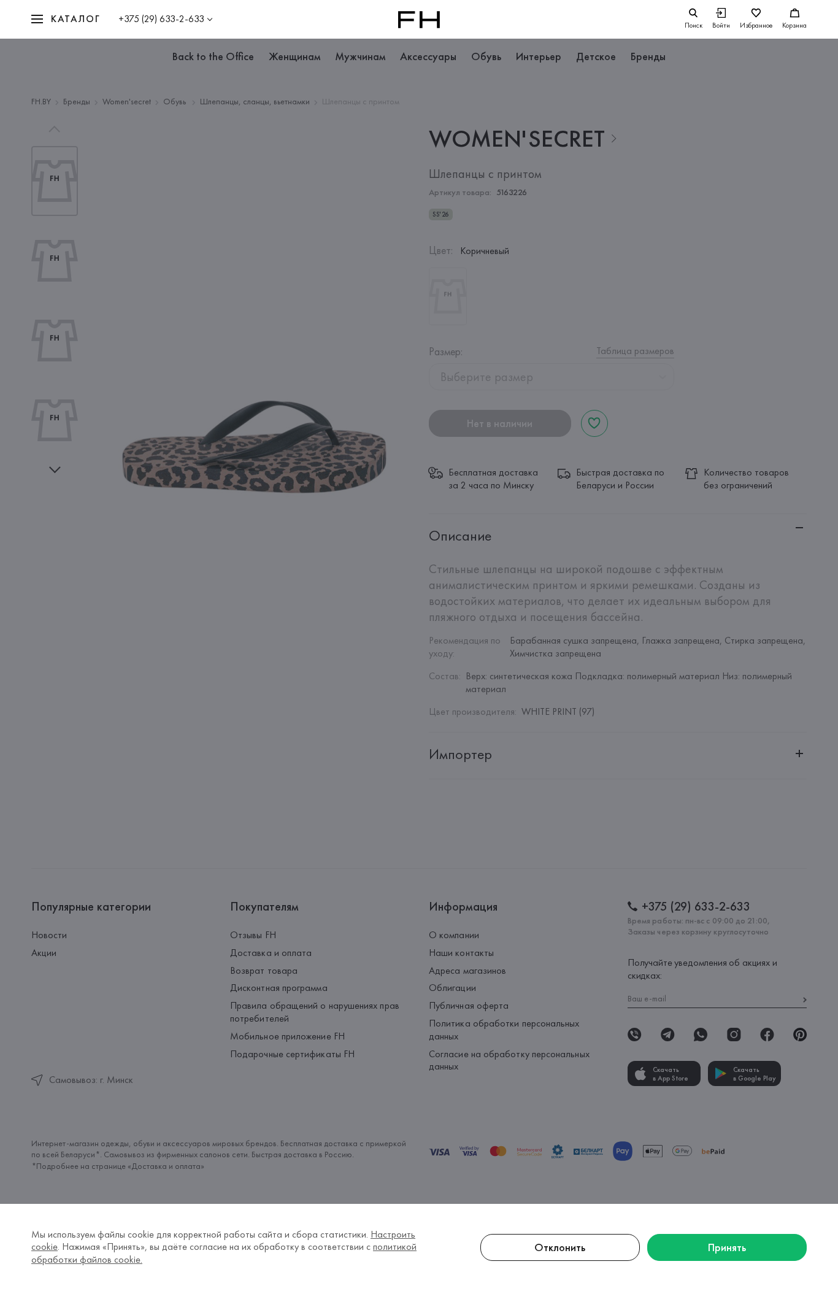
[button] (65, 19)
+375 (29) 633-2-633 (161, 18)
